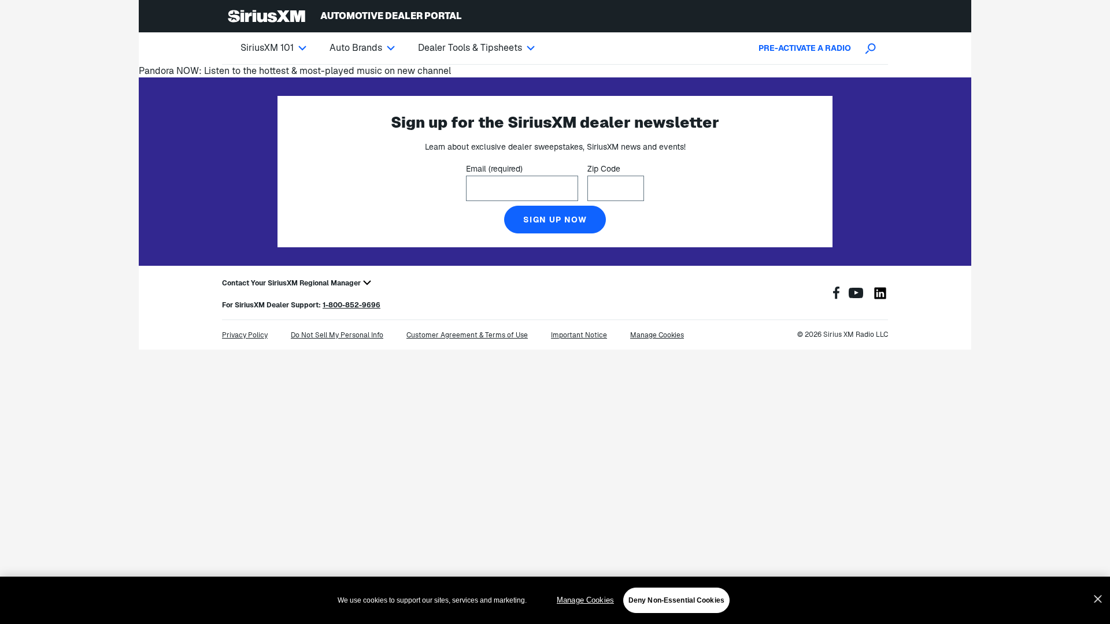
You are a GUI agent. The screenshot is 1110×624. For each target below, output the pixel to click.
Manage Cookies (585, 600)
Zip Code (603, 169)
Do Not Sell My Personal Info (337, 335)
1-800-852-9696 (351, 305)
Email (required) (494, 169)
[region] (555, 600)
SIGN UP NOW (555, 219)
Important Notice (579, 335)
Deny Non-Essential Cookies (676, 600)
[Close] (1098, 599)
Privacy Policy (245, 335)
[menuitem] (285, 48)
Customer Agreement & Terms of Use (467, 335)
